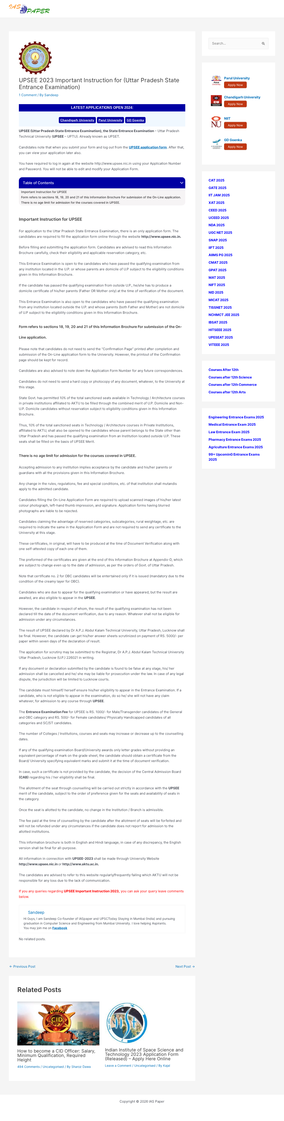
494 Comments (28, 1066)
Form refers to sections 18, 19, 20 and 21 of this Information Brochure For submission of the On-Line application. (101, 197)
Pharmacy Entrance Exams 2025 (235, 439)
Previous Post (22, 966)
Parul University (110, 120)
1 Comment (28, 95)
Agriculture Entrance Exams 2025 (236, 447)
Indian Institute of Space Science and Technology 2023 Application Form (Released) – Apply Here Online (144, 1054)
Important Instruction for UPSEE (44, 192)
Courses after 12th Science (230, 377)
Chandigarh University (77, 120)
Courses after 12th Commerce (233, 385)
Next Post (185, 966)
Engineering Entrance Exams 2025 (236, 417)
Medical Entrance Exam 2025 (232, 425)
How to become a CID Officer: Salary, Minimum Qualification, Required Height (56, 1055)
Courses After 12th (224, 370)
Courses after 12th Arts (227, 392)
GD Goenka (135, 120)
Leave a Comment (118, 1065)
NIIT (227, 119)
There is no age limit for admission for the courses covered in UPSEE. (70, 202)
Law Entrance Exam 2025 (229, 432)
